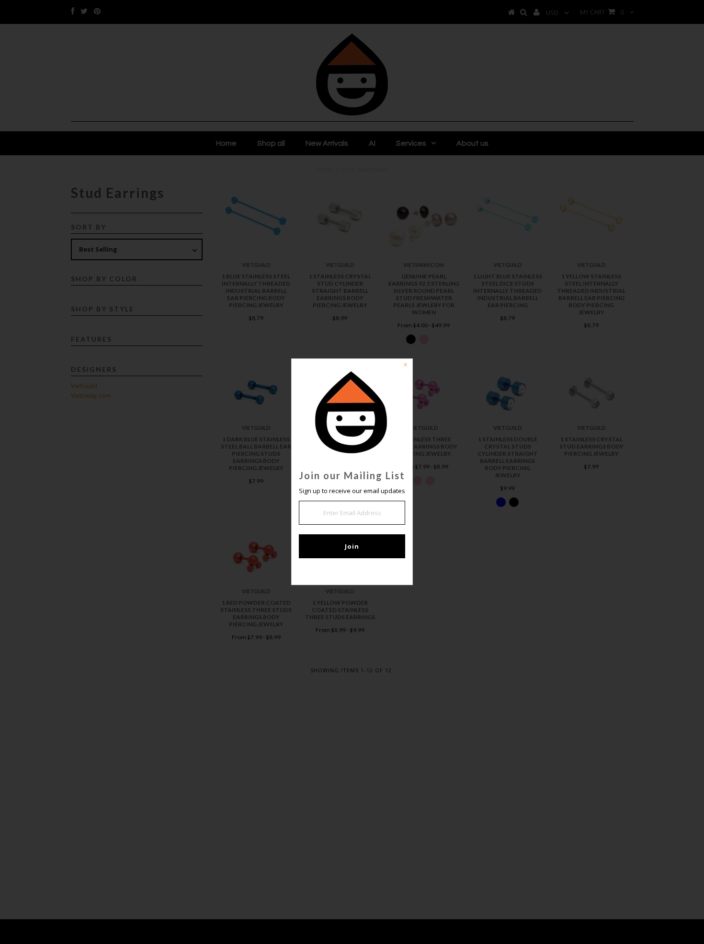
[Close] (405, 366)
